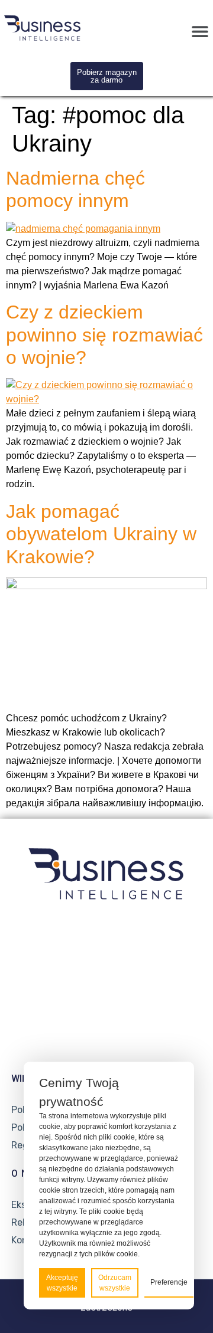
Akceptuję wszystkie (62, 1282)
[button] (199, 31)
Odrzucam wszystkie (114, 1282)
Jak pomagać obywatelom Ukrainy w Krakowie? (101, 534)
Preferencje (169, 1282)
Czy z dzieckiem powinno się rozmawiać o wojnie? (104, 334)
